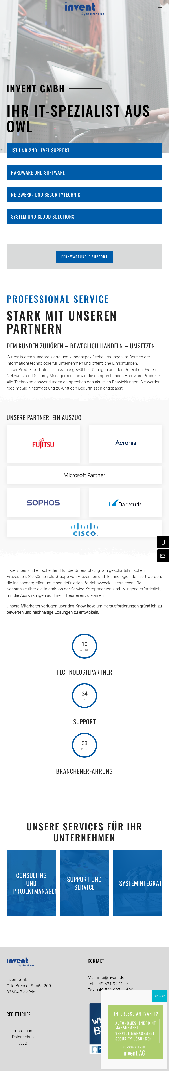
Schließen (159, 996)
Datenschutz (23, 1036)
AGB (23, 1043)
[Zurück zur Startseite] (84, 9)
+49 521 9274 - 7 (112, 983)
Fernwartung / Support (84, 256)
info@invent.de (110, 977)
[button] (160, 9)
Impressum (23, 1030)
